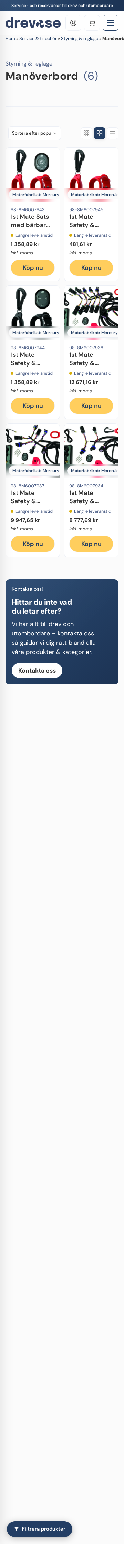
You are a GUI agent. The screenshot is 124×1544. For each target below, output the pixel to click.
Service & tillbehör (38, 38)
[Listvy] (112, 133)
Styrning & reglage (79, 38)
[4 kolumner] (99, 133)
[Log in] (73, 22)
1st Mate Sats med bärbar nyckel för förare (30, 229)
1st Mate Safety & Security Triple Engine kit (33, 505)
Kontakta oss (37, 670)
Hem (10, 38)
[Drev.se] (33, 23)
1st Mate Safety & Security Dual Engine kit (89, 505)
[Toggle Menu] (110, 23)
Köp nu (33, 268)
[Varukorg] (92, 22)
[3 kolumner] (86, 133)
